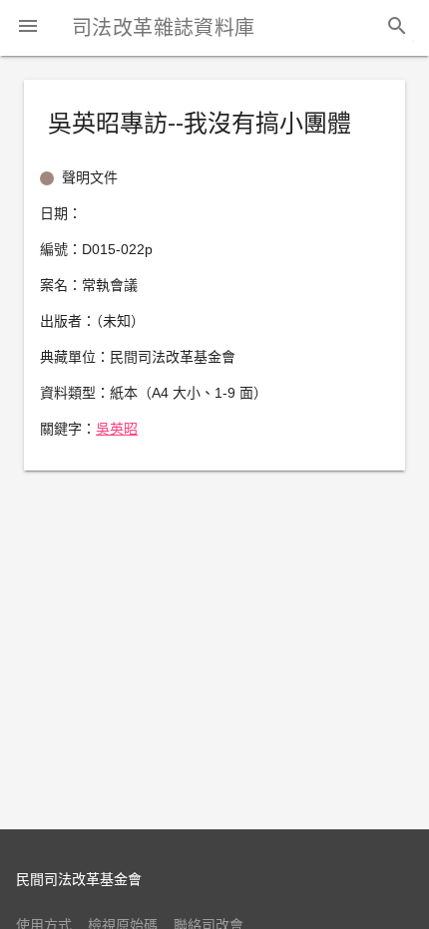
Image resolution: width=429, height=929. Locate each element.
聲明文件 (90, 177)
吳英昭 (117, 429)
